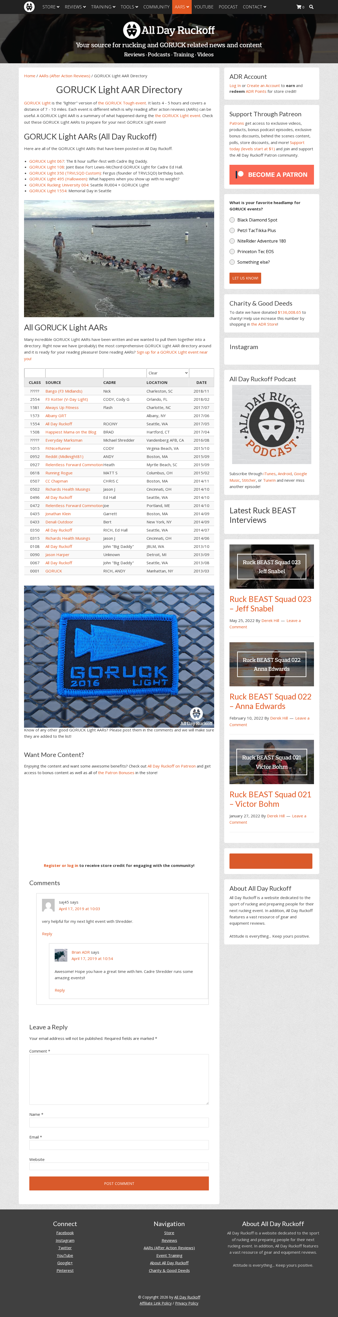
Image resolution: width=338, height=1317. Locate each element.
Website (37, 1159)
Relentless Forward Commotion (74, 464)
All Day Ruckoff (58, 423)
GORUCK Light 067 (46, 161)
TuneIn (269, 480)
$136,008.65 (289, 312)
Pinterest (65, 1270)
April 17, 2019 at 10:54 (92, 958)
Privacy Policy (186, 1303)
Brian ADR (81, 952)
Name (36, 1114)
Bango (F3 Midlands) (63, 391)
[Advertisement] (119, 819)
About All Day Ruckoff (169, 1262)
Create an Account (263, 85)
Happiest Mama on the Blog (70, 432)
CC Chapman (56, 481)
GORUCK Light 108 (46, 167)
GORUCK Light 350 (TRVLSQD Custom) (65, 173)
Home (29, 75)
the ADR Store (264, 324)
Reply (47, 933)
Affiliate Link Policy (156, 1303)
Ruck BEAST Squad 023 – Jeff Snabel (270, 603)
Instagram (65, 1240)
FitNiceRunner (58, 448)
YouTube (65, 1255)
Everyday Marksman (63, 440)
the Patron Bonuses (116, 772)
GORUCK (53, 570)
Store (169, 1232)
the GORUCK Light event (177, 115)
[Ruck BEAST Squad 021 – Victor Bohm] (271, 761)
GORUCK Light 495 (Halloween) (58, 178)
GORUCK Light (37, 102)
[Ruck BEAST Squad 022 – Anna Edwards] (271, 664)
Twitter (65, 1247)
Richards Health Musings (67, 489)
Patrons (236, 123)
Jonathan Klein (58, 513)
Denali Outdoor (59, 521)
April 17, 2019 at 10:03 (79, 908)
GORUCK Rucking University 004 (58, 184)
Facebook (65, 1232)
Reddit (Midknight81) (64, 456)
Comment (39, 1051)
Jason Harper (57, 554)
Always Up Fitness (62, 407)
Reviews (169, 1240)
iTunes (270, 473)
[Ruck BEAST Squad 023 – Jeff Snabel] (271, 566)
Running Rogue (59, 472)
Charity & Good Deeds (169, 1270)
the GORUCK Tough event (122, 102)
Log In (235, 85)
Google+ (65, 1262)
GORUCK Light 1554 (48, 190)
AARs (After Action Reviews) (64, 75)
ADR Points (256, 91)
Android (285, 473)
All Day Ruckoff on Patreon (172, 766)
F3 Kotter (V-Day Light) (66, 399)
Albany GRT (56, 415)
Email (35, 1137)
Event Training (169, 1255)
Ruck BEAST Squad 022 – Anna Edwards (270, 701)
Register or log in (61, 865)
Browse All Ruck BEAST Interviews (271, 861)
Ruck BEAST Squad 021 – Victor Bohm (270, 798)
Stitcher (249, 480)
